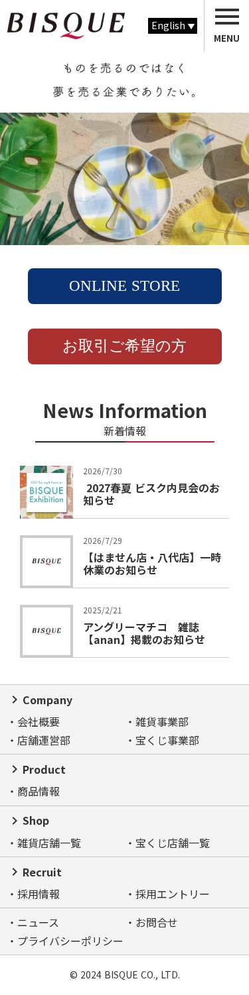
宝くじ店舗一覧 (172, 842)
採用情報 (38, 893)
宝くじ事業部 (167, 740)
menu (226, 16)
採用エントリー (172, 893)
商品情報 (38, 791)
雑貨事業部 (162, 721)
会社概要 (38, 721)
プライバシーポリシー (70, 940)
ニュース (38, 922)
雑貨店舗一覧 (49, 842)
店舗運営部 (43, 740)
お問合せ (156, 922)
